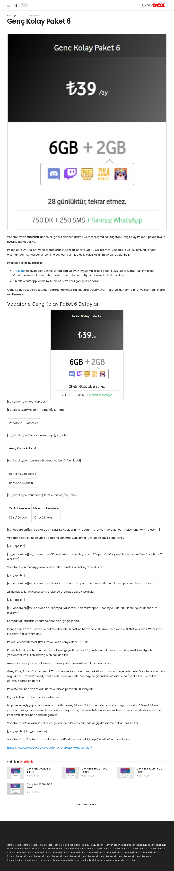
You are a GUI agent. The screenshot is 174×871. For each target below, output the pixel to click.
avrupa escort (86, 848)
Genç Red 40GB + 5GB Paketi (94, 770)
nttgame (74, 860)
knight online (86, 860)
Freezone (19, 271)
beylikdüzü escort (94, 844)
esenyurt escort (112, 844)
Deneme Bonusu (102, 848)
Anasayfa (12, 15)
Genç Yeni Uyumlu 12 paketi (39, 770)
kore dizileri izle (15, 844)
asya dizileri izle (63, 844)
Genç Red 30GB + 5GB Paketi (149, 770)
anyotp (107, 860)
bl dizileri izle (78, 844)
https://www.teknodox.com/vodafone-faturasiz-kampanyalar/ (49, 748)
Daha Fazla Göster (87, 804)
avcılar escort (128, 844)
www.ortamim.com (42, 860)
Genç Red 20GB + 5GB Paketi (39, 786)
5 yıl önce (33, 776)
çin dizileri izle (47, 844)
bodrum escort (23, 860)
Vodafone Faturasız (30, 15)
